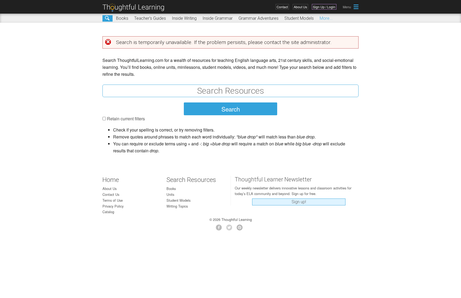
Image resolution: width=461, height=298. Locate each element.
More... (326, 18)
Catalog (108, 211)
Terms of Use (112, 200)
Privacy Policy (113, 206)
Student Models (299, 18)
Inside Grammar (217, 18)
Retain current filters (126, 119)
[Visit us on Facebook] (220, 229)
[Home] (135, 7)
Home (110, 180)
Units (170, 194)
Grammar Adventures (259, 18)
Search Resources (191, 180)
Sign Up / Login (324, 7)
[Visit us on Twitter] (230, 229)
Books (122, 18)
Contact (282, 7)
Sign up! (299, 201)
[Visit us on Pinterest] (241, 229)
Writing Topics (177, 206)
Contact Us (110, 194)
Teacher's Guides (150, 18)
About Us (300, 7)
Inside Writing (184, 18)
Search (107, 18)
